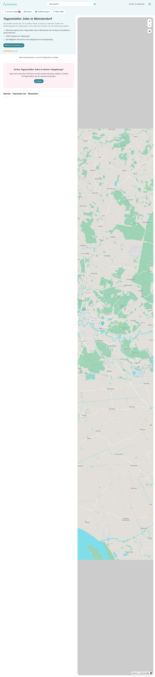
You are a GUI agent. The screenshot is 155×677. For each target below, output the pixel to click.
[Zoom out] (149, 25)
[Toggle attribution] (151, 673)
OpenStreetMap (144, 673)
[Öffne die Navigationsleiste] (150, 4)
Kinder (29, 12)
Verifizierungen (43, 12)
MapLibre (135, 673)
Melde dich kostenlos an (14, 45)
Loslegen (38, 81)
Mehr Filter (59, 12)
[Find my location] (149, 31)
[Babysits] (10, 4)
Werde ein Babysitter (137, 4)
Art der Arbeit (13, 12)
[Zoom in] (149, 21)
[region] (115, 346)
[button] (84, 309)
